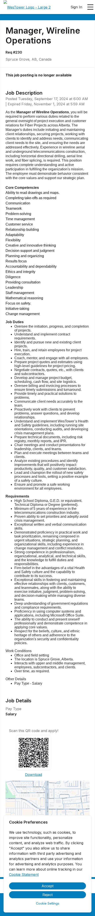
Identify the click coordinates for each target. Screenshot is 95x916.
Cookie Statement (24, 874)
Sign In (76, 7)
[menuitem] (27, 7)
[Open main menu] (90, 7)
